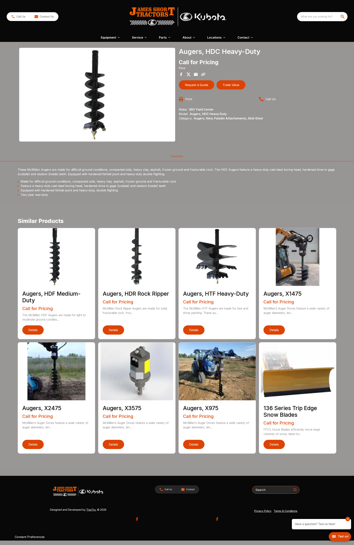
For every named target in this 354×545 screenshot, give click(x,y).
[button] (18, 16)
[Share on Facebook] (181, 74)
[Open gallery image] (97, 95)
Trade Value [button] (231, 85)
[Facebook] (137, 519)
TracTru (91, 509)
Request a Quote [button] (196, 85)
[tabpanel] (97, 95)
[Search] (295, 489)
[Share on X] (188, 74)
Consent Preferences (30, 537)
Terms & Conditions (285, 511)
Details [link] (33, 330)
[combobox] (322, 16)
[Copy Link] (203, 74)
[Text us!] (340, 537)
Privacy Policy (262, 511)
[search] (343, 16)
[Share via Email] (196, 74)
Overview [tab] (177, 156)
